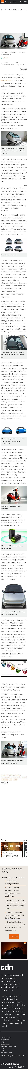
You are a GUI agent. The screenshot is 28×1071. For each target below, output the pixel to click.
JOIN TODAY (14, 936)
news (10, 779)
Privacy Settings (5, 1045)
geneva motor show (14, 777)
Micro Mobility (6, 80)
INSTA (16, 1067)
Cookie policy (5, 1039)
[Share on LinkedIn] (26, 69)
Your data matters (6, 1037)
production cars (5, 774)
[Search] (21, 2)
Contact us (4, 1043)
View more (22, 840)
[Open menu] (25, 2)
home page (23, 777)
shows (15, 779)
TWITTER (13, 1067)
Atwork (24, 1056)
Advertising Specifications (8, 1046)
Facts (2, 1048)
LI (5, 1067)
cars (12, 774)
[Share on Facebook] (21, 69)
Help (2, 1050)
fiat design (17, 774)
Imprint (3, 1041)
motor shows (5, 779)
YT (10, 1067)
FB (7, 1067)
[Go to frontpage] (8, 1)
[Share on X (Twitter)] (23, 69)
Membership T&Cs (6, 1052)
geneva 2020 (5, 777)
